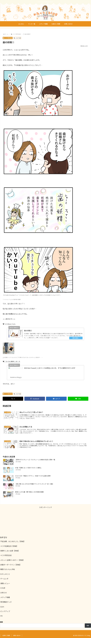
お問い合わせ (16, 635)
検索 (88, 625)
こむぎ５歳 (18, 38)
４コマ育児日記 (8, 38)
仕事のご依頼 (6, 635)
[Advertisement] (45, 521)
